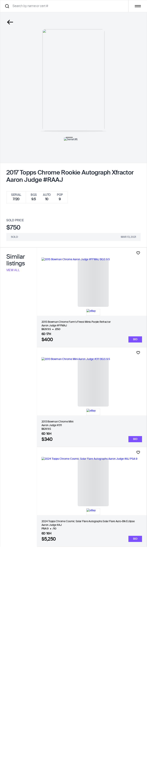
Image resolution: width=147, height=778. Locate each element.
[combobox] (65, 6)
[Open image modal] (73, 80)
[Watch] (138, 252)
